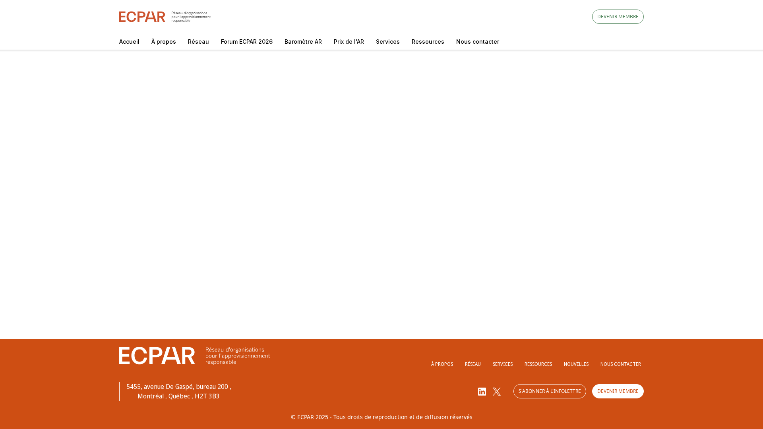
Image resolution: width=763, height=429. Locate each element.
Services (388, 41)
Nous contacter (477, 41)
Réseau (198, 41)
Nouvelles (576, 364)
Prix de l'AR (349, 41)
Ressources (428, 41)
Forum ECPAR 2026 (247, 41)
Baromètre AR (303, 41)
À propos (163, 41)
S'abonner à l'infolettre (550, 391)
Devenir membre (618, 16)
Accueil (129, 41)
